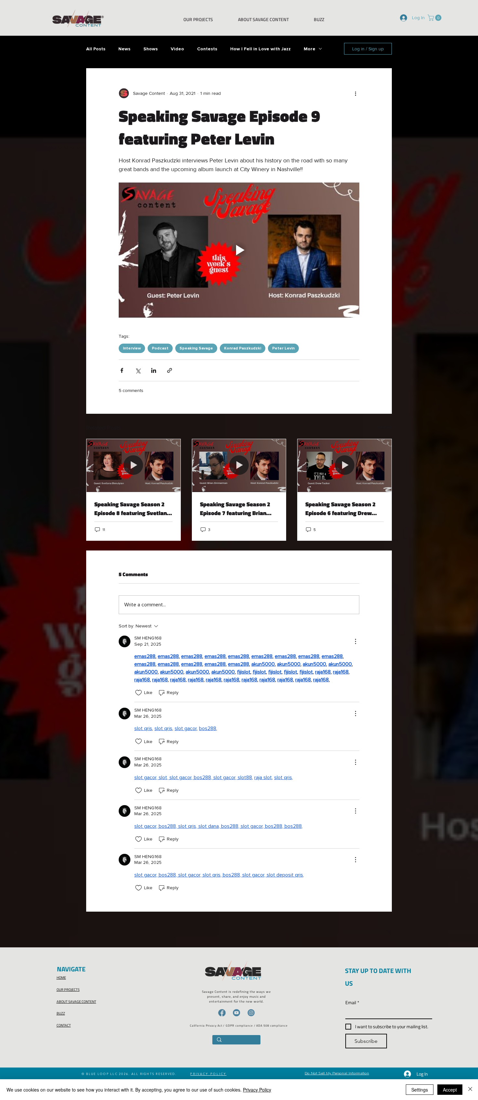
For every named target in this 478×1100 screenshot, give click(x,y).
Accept (450, 1089)
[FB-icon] (222, 1013)
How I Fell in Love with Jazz (260, 49)
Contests (207, 49)
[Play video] (239, 250)
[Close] (470, 1089)
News (124, 49)
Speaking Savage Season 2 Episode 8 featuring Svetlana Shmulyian (132, 508)
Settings (419, 1089)
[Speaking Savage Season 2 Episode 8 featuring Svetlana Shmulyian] (133, 465)
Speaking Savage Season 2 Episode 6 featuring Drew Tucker (340, 508)
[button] (435, 18)
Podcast (160, 348)
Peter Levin (283, 348)
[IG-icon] (251, 1013)
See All (385, 426)
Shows (150, 49)
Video (177, 49)
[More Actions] (355, 641)
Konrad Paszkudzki (242, 348)
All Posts (95, 49)
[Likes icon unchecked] (138, 693)
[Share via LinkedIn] (154, 370)
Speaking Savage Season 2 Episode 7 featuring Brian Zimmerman (235, 508)
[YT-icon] (236, 1013)
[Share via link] (169, 370)
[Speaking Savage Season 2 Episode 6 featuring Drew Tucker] (345, 465)
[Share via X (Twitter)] (138, 370)
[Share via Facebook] (122, 370)
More (309, 49)
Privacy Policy (257, 1089)
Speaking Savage (196, 348)
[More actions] (355, 93)
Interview (132, 348)
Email (352, 1002)
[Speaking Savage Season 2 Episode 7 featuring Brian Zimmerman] (239, 465)
